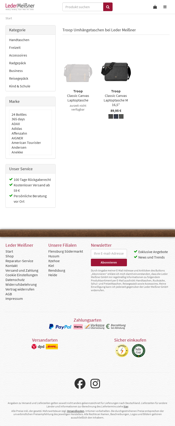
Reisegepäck (18, 78)
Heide (52, 275)
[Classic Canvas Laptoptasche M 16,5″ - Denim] (116, 117)
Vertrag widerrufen (19, 289)
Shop (9, 256)
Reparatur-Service (19, 261)
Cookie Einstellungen (21, 275)
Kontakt (11, 265)
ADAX (16, 123)
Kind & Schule (19, 86)
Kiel (51, 265)
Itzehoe (54, 261)
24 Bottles (19, 114)
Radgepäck (17, 63)
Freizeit (15, 47)
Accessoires (18, 55)
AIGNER (17, 138)
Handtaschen (19, 39)
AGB (8, 294)
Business (16, 70)
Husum (53, 256)
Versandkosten (75, 411)
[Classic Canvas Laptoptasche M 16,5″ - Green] (121, 117)
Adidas (17, 128)
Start (9, 251)
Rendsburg (56, 270)
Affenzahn (19, 133)
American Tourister (26, 142)
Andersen (19, 147)
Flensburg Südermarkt (65, 251)
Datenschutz (15, 279)
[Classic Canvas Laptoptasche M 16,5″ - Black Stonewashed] (110, 117)
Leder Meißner (20, 6)
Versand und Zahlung (21, 270)
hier (126, 406)
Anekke (17, 152)
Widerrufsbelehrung (21, 284)
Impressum (14, 298)
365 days (18, 119)
